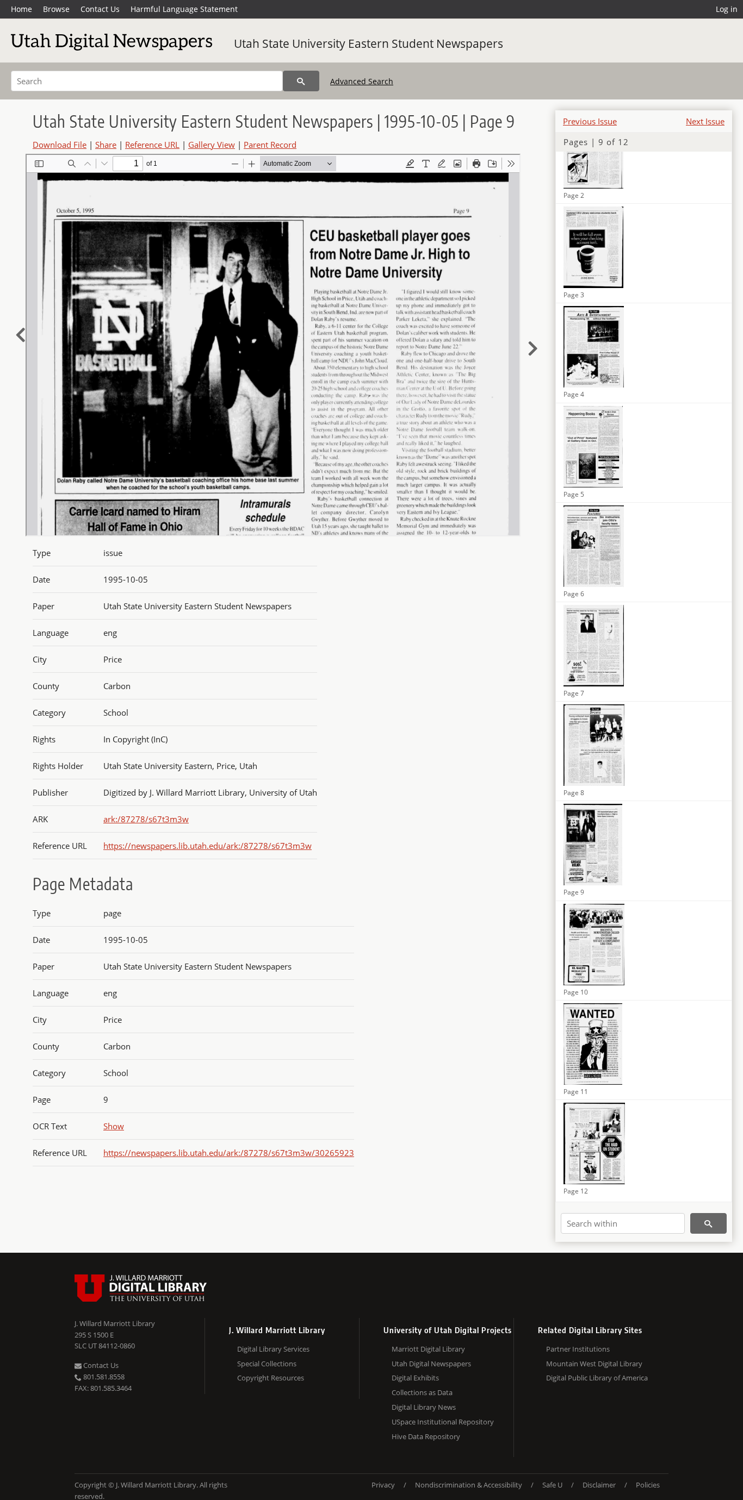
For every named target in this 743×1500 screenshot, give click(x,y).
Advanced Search (361, 81)
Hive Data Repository (426, 1436)
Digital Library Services (273, 1349)
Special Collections (266, 1363)
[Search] (301, 81)
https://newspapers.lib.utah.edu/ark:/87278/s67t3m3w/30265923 (228, 1152)
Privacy (383, 1485)
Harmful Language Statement (184, 9)
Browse (56, 9)
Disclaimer (599, 1485)
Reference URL (152, 144)
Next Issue (705, 121)
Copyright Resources (270, 1378)
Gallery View (211, 144)
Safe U (552, 1485)
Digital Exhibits (415, 1378)
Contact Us (100, 9)
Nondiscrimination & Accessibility (468, 1485)
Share (105, 144)
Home (21, 9)
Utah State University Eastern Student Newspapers (368, 43)
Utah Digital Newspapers (431, 1363)
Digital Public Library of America (597, 1378)
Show (113, 1126)
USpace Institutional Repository (443, 1422)
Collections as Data (422, 1392)
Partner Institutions (578, 1349)
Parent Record (270, 144)
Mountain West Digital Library (594, 1363)
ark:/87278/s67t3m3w (146, 819)
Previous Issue (590, 121)
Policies (648, 1485)
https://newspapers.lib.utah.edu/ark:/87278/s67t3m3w (207, 845)
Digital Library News (424, 1407)
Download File (59, 144)
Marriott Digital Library (428, 1349)
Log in (727, 9)
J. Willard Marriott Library (115, 1323)
